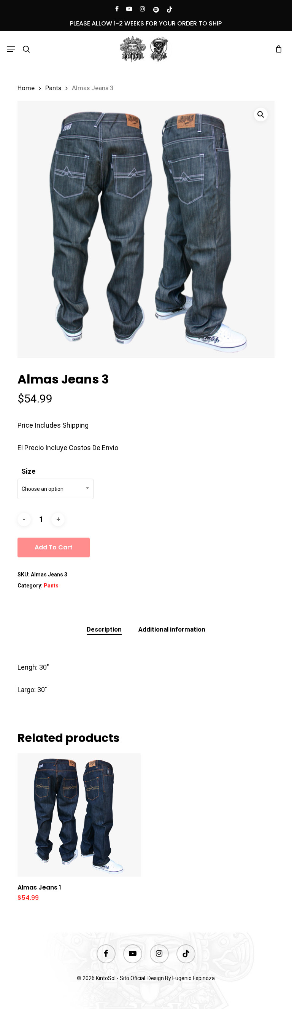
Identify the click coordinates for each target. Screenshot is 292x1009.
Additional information (171, 629)
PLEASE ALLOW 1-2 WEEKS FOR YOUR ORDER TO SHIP (146, 23)
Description (104, 629)
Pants (53, 88)
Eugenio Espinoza (193, 978)
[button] (11, 49)
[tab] (104, 629)
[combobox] (55, 489)
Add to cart (54, 547)
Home (26, 88)
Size (28, 471)
